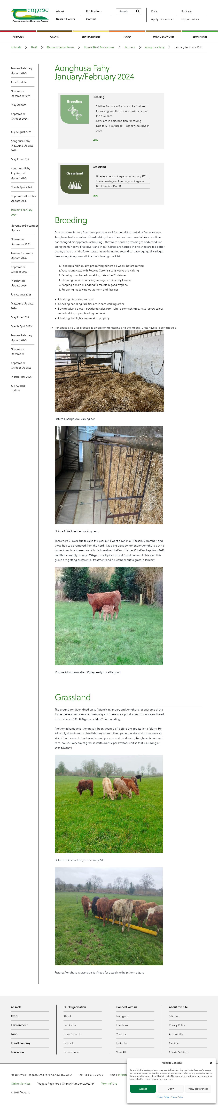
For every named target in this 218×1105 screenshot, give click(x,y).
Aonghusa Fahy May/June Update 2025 (22, 145)
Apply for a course (162, 19)
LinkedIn (121, 1043)
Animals (18, 36)
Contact (91, 19)
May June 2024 (20, 159)
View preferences (198, 1089)
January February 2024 (21, 212)
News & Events (65, 19)
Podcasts (186, 11)
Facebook (122, 1025)
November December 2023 (20, 241)
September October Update (21, 365)
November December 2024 (20, 93)
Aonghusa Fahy (154, 47)
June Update (19, 82)
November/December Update (22, 228)
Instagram (122, 1016)
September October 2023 (19, 269)
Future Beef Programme (99, 47)
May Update (18, 105)
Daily (154, 11)
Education (200, 36)
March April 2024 (21, 187)
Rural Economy (163, 36)
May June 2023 (20, 317)
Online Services (20, 1083)
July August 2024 (21, 132)
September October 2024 (19, 116)
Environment (91, 36)
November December (17, 351)
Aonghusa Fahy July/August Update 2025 (20, 173)
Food (127, 36)
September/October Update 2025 (22, 198)
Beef (34, 47)
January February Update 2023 (21, 337)
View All (121, 1052)
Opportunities (190, 19)
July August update (18, 388)
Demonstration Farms (60, 47)
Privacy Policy (163, 1096)
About (60, 11)
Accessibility (176, 1034)
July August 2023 (21, 294)
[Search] (138, 11)
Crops (54, 36)
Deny (171, 1089)
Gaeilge (174, 1043)
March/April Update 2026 (19, 283)
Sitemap (174, 1016)
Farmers (130, 47)
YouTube (121, 1034)
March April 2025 (21, 376)
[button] (211, 1063)
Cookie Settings (179, 1052)
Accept (143, 1089)
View (95, 140)
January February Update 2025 (21, 70)
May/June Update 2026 (22, 306)
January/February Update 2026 (22, 255)
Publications (94, 11)
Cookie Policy (72, 1052)
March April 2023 (21, 326)
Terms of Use (109, 1083)
